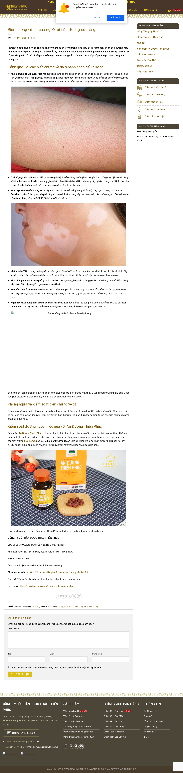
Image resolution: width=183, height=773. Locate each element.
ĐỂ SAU (97, 17)
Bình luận (13, 629)
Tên (10, 654)
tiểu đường (29, 441)
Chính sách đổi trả (154, 101)
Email (52, 654)
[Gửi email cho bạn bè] (68, 596)
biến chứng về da (81, 606)
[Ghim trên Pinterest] (73, 596)
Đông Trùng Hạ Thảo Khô (149, 31)
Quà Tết (141, 43)
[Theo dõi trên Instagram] (71, 746)
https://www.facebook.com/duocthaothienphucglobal (46, 586)
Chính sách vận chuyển (156, 87)
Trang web (97, 654)
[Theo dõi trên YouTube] (81, 746)
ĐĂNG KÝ (115, 17)
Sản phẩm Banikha (146, 54)
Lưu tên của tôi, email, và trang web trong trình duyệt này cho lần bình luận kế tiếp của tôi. (56, 667)
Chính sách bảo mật (154, 116)
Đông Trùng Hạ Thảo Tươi (150, 37)
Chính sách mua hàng (155, 94)
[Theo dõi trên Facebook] (66, 746)
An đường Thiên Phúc (64, 606)
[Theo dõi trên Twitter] (76, 746)
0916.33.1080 (28, 733)
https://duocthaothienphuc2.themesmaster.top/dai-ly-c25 (58, 572)
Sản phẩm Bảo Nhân (147, 60)
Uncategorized (144, 66)
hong (32, 38)
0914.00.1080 (34, 741)
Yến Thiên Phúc (145, 71)
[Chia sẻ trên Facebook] (58, 596)
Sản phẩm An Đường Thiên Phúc (153, 48)
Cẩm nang (36, 606)
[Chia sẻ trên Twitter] (63, 596)
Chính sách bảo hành (155, 109)
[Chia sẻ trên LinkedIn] (79, 596)
